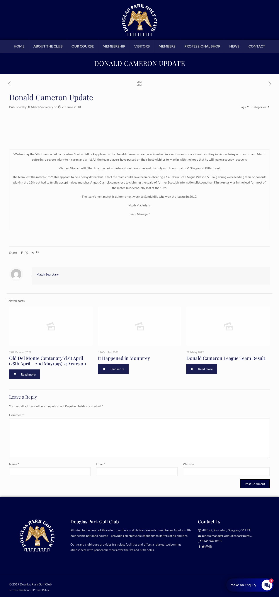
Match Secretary (42, 107)
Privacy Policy (41, 589)
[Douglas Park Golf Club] (139, 19)
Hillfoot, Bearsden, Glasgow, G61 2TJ (226, 530)
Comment (17, 415)
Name (14, 464)
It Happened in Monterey (124, 358)
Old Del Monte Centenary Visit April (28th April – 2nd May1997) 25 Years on (47, 360)
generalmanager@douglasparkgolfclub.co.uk (232, 535)
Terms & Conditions (20, 589)
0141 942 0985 (212, 541)
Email (100, 464)
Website (188, 464)
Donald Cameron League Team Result (225, 358)
